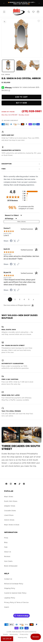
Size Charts (8, 561)
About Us (7, 552)
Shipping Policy (9, 588)
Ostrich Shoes (9, 520)
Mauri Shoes (8, 496)
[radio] (31, 191)
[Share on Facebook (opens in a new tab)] (11, 241)
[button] (4, 12)
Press (6, 538)
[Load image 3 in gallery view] (35, 66)
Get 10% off (7, 639)
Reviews (7, 556)
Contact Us (8, 579)
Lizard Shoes (8, 515)
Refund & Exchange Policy (13, 583)
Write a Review (21, 221)
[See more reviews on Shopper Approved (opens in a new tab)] (18, 241)
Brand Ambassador (11, 566)
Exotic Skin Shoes (10, 501)
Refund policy (14, 634)
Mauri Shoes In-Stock (11, 525)
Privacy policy (24, 634)
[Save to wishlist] (39, 21)
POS (23, 631)
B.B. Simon (6, 74)
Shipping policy (22, 637)
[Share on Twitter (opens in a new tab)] (14, 241)
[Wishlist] (33, 12)
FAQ (5, 547)
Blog (5, 542)
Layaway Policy (9, 598)
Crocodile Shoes (10, 510)
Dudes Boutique (17, 631)
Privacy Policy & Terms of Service (16, 602)
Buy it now (21, 103)
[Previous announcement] (4, 3)
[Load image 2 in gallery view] (21, 66)
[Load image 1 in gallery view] (8, 66)
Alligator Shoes (9, 506)
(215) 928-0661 (31, 111)
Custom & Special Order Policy (15, 593)
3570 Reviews (14, 201)
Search (6, 607)
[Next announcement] (39, 3)
